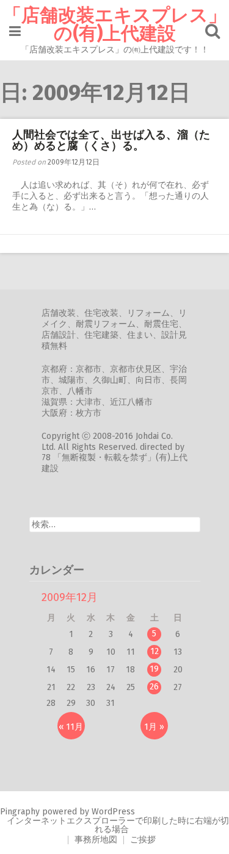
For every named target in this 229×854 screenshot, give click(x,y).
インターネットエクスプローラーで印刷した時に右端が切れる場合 (118, 825)
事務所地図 (96, 839)
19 (154, 669)
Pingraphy (20, 811)
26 (154, 686)
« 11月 (71, 727)
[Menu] (15, 31)
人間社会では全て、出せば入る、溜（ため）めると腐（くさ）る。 (111, 140)
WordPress (113, 811)
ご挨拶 (143, 839)
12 (154, 651)
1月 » (154, 727)
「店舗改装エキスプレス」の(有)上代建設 (115, 24)
